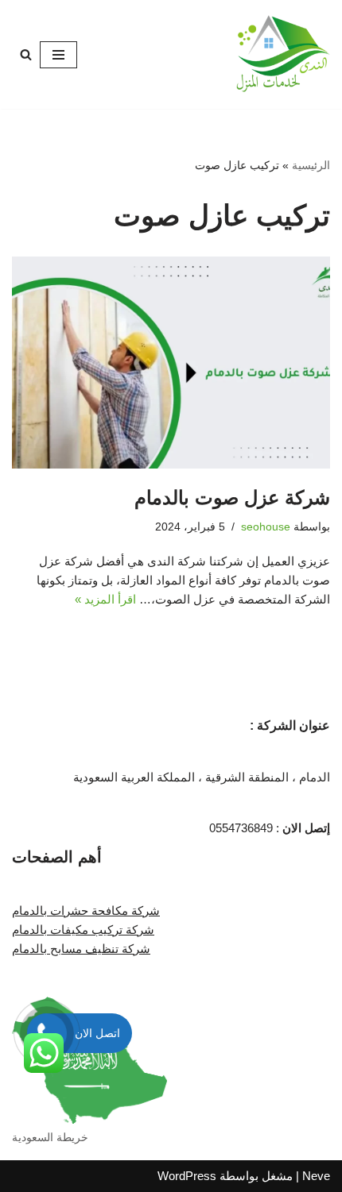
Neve (316, 1175)
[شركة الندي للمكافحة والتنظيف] (282, 54)
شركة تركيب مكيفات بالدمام (83, 929)
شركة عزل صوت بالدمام (232, 497)
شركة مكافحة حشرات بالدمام (86, 910)
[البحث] (26, 54)
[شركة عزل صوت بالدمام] (171, 363)
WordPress (186, 1175)
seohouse (265, 527)
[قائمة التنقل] (58, 54)
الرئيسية (311, 165)
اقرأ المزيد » (105, 599)
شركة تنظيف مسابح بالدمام (81, 948)
